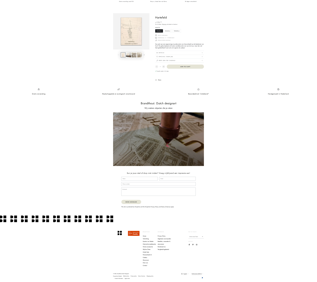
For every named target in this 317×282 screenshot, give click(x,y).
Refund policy (126, 276)
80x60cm (168, 31)
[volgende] (144, 55)
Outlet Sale (146, 252)
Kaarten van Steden (148, 241)
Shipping (164, 24)
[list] (158, 92)
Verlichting (146, 239)
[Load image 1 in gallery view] (123, 54)
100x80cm (177, 31)
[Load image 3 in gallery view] (134, 54)
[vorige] (118, 55)
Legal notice (127, 278)
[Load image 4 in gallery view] (139, 54)
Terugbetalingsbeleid (163, 249)
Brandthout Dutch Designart (123, 273)
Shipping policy (150, 276)
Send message (131, 202)
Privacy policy (134, 276)
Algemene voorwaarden (164, 239)
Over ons (145, 263)
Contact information (119, 278)
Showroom (146, 260)
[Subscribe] (203, 236)
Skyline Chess (146, 249)
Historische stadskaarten (149, 244)
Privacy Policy (154, 207)
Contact (145, 265)
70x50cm (159, 31)
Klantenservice (162, 247)
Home (144, 236)
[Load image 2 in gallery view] (128, 54)
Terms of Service (165, 207)
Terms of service (141, 276)
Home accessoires (148, 247)
